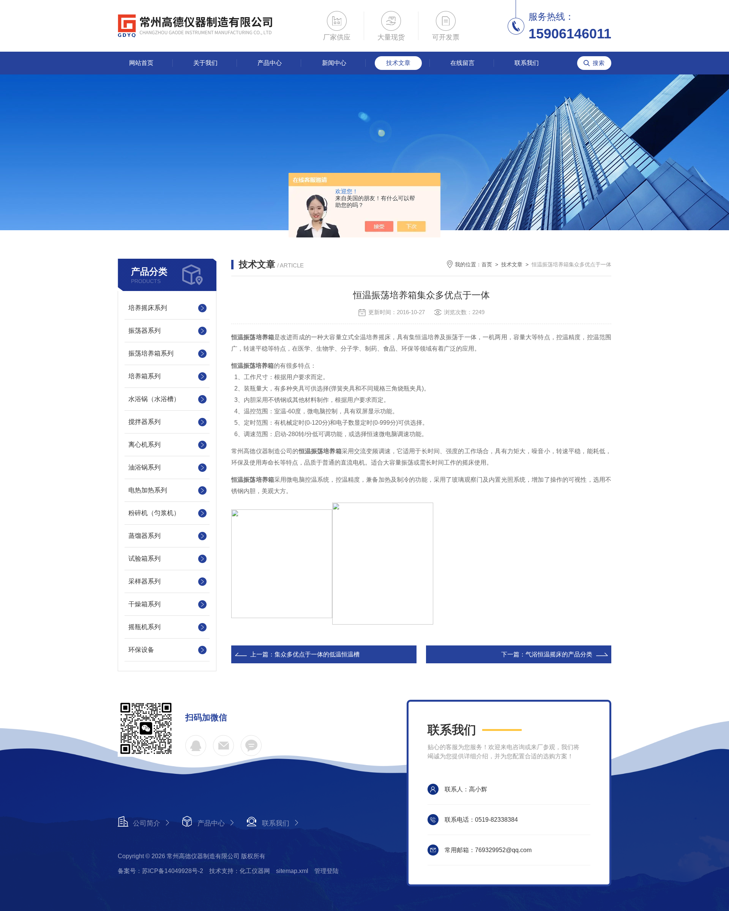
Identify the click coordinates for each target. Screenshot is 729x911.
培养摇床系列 (147, 308)
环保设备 (141, 649)
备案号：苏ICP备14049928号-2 (160, 871)
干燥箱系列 (144, 604)
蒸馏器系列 (144, 535)
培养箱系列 (144, 376)
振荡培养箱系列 (151, 353)
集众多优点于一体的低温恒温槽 (317, 654)
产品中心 (269, 63)
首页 (486, 264)
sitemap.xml (292, 871)
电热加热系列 (147, 490)
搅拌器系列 (144, 421)
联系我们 (526, 63)
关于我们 (205, 63)
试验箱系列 (144, 558)
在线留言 (462, 63)
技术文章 (398, 63)
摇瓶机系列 (144, 627)
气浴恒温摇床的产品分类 (558, 654)
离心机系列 (144, 444)
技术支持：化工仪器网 (239, 871)
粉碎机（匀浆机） (154, 513)
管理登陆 (326, 871)
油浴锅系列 (144, 467)
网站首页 (141, 63)
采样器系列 (144, 581)
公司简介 (146, 823)
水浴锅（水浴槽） (154, 399)
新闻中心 (334, 63)
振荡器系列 (144, 330)
